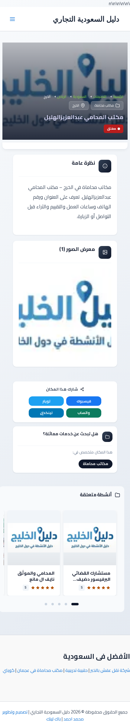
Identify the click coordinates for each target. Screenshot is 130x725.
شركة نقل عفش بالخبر (110, 670)
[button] (75, 604)
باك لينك (53, 719)
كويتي (9, 670)
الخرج (76, 105)
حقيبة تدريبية (76, 670)
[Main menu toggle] (12, 19)
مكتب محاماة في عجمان (40, 670)
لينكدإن (46, 412)
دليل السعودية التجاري (86, 19)
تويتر (46, 401)
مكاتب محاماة (104, 105)
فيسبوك (83, 401)
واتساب (83, 412)
